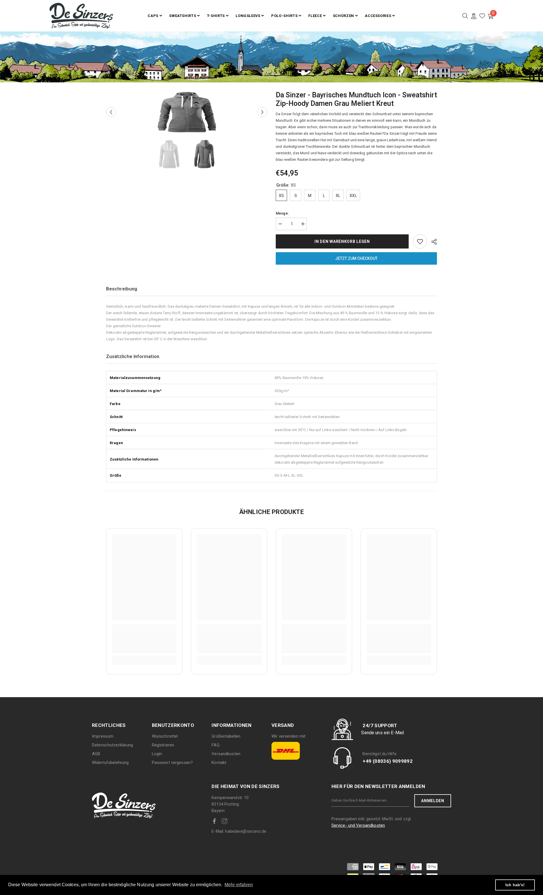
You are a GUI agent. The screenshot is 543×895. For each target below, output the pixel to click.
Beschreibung (121, 289)
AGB (96, 753)
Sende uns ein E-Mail (382, 732)
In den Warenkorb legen (342, 241)
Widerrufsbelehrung (110, 762)
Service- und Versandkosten (358, 825)
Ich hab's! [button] (515, 885)
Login (157, 753)
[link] (144, 642)
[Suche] (465, 16)
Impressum (102, 736)
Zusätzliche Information (132, 356)
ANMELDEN (432, 800)
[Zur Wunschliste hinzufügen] (420, 241)
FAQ (215, 745)
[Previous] (111, 112)
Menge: (282, 213)
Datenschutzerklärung (112, 745)
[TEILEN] (432, 242)
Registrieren (163, 745)
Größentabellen (226, 736)
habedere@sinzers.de (239, 831)
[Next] (262, 112)
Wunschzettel (165, 736)
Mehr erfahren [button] (239, 884)
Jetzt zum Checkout (356, 258)
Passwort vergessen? (172, 762)
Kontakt (219, 762)
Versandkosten (226, 753)
